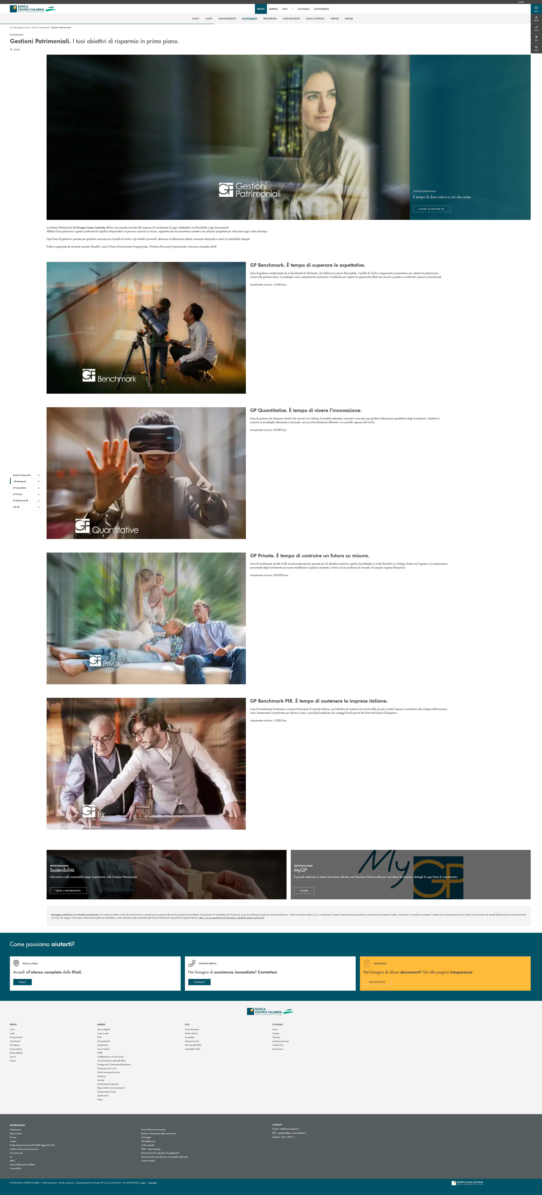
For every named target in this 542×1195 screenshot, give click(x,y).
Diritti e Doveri (191, 1033)
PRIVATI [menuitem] (261, 9)
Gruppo (275, 1033)
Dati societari (16, 1133)
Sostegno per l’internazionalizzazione (113, 1064)
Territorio (276, 1037)
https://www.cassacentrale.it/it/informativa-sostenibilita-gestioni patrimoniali (231, 917)
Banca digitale (16, 1052)
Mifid (12, 1160)
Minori (13, 1060)
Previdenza (14, 1044)
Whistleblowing (148, 1141)
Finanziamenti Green (106, 1091)
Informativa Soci (192, 1041)
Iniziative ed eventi (280, 1041)
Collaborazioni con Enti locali (110, 1056)
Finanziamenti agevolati (108, 1083)
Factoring (101, 1076)
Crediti (142, 1182)
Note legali (146, 1137)
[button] (536, 9)
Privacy (13, 1137)
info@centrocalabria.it (289, 1128)
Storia (275, 1029)
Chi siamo (277, 1024)
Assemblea (189, 1037)
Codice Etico (278, 1044)
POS (99, 1037)
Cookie (13, 1141)
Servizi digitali (103, 1029)
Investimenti (44, 27)
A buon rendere (148, 1160)
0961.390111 (288, 1136)
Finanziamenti (16, 1037)
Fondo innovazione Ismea (108, 1072)
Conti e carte (103, 1033)
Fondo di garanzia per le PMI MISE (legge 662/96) (43, 1144)
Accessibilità (15, 1168)
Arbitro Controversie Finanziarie (35, 1148)
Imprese (101, 1024)
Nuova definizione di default (22, 1164)
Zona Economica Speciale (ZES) (111, 1060)
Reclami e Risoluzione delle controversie (158, 1133)
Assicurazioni (16, 1048)
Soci (187, 1024)
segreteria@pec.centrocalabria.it (292, 1132)
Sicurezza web (16, 1152)
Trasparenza (15, 1129)
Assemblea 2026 (192, 1048)
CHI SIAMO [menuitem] (304, 9)
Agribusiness (103, 1095)
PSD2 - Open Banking (161, 1148)
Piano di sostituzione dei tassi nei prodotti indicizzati (175, 1156)
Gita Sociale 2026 (193, 1044)
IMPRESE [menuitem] (273, 9)
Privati (34, 27)
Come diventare (192, 1029)
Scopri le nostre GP (434, 209)
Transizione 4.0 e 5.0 (106, 1068)
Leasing (100, 1079)
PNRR (99, 1052)
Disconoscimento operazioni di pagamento (160, 1152)
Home (27, 27)
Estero (100, 1099)
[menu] (293, 9)
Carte (12, 1033)
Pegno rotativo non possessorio (111, 1087)
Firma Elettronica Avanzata (153, 1129)
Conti (12, 1029)
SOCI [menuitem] (285, 9)
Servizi (13, 1056)
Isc (11, 1156)
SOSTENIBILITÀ (321, 9)
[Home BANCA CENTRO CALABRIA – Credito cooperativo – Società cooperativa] (33, 9)
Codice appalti (147, 1144)
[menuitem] (521, 2)
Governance (277, 1048)
